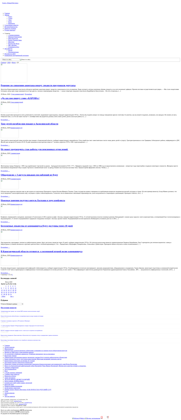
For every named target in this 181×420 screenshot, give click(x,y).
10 (11, 288)
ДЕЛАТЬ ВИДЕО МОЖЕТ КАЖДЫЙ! (17, 379)
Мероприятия (9, 349)
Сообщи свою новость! (12, 374)
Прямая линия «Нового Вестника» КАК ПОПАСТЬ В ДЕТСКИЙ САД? (28, 389)
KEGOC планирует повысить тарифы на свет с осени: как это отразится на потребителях (22, 330)
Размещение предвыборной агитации (17, 55)
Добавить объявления (11, 367)
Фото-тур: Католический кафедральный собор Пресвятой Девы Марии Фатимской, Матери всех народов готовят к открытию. (45, 366)
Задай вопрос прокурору (12, 388)
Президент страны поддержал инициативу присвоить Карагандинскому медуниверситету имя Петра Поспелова (41, 364)
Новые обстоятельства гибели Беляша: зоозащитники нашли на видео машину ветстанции (22, 316)
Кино (10, 22)
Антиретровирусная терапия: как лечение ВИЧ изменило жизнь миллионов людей (20, 311)
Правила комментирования (13, 386)
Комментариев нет (16, 128)
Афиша (7, 15)
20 (2, 292)
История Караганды (11, 27)
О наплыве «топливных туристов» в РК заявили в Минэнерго (15, 321)
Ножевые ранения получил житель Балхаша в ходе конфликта (33, 200)
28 (4, 294)
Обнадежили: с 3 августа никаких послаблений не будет (29, 175)
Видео (10, 50)
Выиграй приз (9, 384)
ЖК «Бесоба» (12, 45)
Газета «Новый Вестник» (10, 3)
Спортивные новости (11, 25)
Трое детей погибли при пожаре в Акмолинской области (29, 124)
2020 (8, 62)
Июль (14, 62)
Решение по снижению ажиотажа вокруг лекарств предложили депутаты (38, 85)
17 (11, 290)
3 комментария (15, 153)
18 (13, 290)
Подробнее (28, 94)
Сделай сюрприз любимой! (13, 372)
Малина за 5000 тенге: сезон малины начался (19, 352)
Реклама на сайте (10, 54)
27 (2, 294)
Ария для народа (10, 378)
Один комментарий (17, 94)
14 (4, 290)
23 (8, 292)
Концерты (11, 23)
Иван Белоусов (13, 38)
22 (6, 292)
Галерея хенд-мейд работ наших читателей (18, 383)
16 (8, 290)
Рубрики (3, 304)
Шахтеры (11, 42)
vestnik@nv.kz (28, 402)
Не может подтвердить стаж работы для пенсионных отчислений (34, 149)
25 (13, 292)
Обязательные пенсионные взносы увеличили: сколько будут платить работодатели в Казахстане (36, 357)
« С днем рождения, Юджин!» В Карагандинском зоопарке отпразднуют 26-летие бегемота (22, 325)
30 (8, 294)
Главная (7, 13)
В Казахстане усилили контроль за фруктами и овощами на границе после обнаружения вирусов (36, 350)
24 (11, 292)
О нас (6, 391)
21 (4, 292)
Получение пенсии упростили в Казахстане (19, 362)
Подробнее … (5, 120)
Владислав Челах (13, 43)
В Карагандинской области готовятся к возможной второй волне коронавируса (41, 251)
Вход (6, 371)
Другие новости (10, 396)
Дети (10, 20)
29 (6, 294)
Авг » (12, 296)
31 (11, 294)
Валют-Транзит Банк (15, 40)
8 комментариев (15, 179)
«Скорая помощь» (14, 35)
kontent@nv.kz (18, 401)
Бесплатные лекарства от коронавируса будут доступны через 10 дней (37, 226)
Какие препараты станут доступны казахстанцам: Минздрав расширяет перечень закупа (33, 359)
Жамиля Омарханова (15, 37)
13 (2, 290)
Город (10, 16)
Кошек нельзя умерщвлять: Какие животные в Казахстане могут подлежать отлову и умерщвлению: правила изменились (29, 335)
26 (15, 292)
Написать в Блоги (10, 376)
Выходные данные (10, 355)
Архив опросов (9, 347)
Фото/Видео (8, 48)
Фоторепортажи (13, 52)
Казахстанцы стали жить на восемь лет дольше (20, 361)
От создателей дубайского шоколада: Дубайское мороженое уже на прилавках (30, 354)
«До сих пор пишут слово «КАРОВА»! (20, 98)
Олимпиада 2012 (13, 47)
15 (6, 290)
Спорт (10, 18)
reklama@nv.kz (23, 404)
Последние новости (8, 308)
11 (13, 288)
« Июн (3, 296)
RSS (6, 394)
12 (15, 288)
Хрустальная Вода (10, 369)
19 (15, 290)
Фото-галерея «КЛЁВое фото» (14, 381)
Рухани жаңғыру (10, 30)
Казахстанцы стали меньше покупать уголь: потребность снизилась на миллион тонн (20, 340)
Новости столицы (10, 28)
